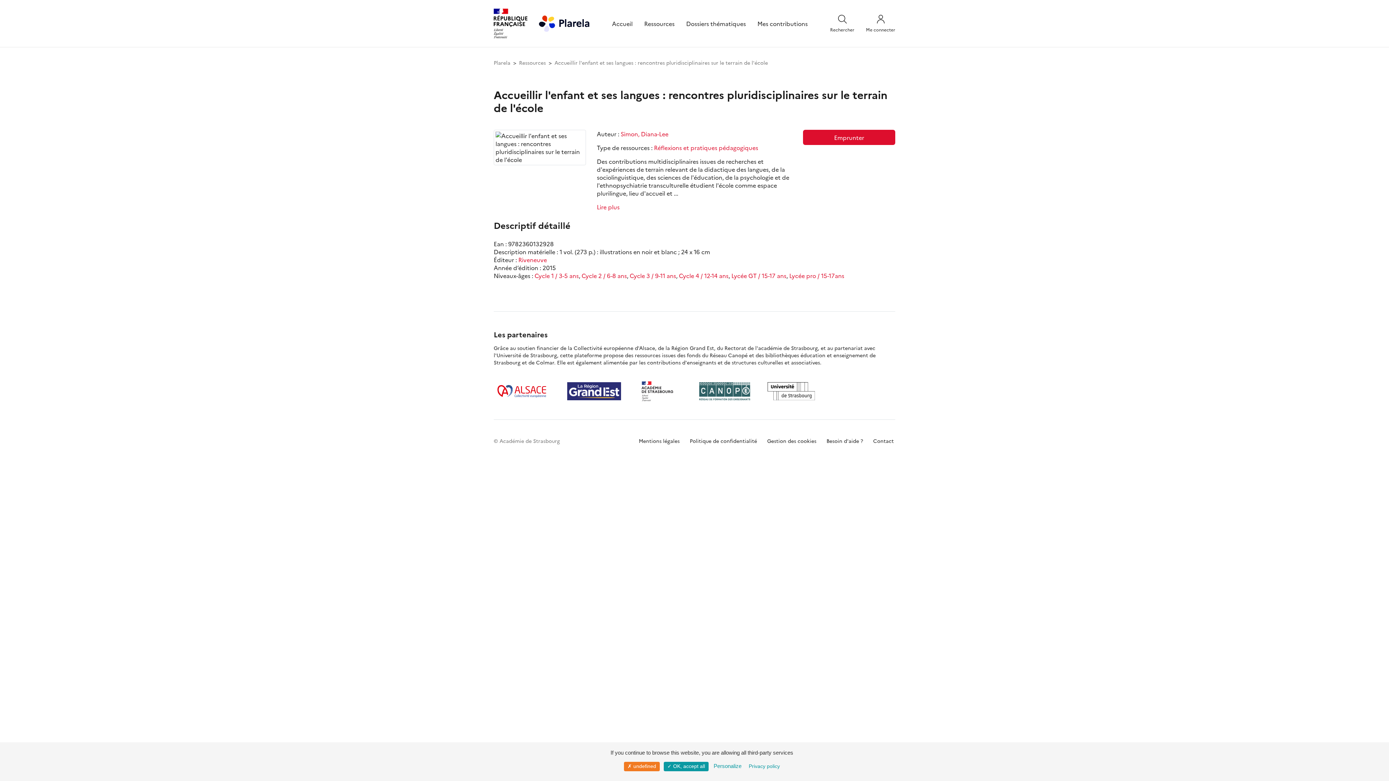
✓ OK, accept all (686, 766)
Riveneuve (532, 260)
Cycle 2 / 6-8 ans (604, 275)
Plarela (502, 62)
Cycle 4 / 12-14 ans (704, 275)
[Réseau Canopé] (724, 391)
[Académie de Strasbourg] (660, 391)
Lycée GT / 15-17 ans (758, 275)
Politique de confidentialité (723, 440)
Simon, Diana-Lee (644, 134)
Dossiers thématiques (716, 23)
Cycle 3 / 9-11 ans (653, 275)
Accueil (622, 23)
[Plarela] (564, 22)
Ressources (659, 23)
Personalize (728, 766)
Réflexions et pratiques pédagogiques (706, 147)
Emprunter (849, 137)
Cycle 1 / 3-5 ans (557, 275)
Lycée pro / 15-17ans (816, 275)
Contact (883, 440)
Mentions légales (659, 440)
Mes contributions (782, 23)
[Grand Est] (594, 391)
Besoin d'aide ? (845, 440)
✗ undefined (642, 766)
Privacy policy (764, 766)
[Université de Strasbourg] (791, 391)
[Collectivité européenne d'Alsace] (522, 391)
